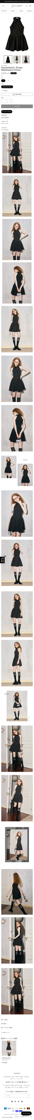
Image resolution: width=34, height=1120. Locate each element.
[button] (3, 6)
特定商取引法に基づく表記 (25, 1116)
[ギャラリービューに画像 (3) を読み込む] (26, 59)
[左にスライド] (1, 60)
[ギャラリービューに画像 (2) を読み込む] (17, 59)
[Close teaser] (5, 556)
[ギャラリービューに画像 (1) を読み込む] (8, 59)
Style (21, 11)
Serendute (10, 1114)
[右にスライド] (32, 60)
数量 (2, 97)
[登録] (28, 1096)
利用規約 (17, 1116)
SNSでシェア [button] (6, 1032)
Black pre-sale (7, 87)
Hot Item (4, 11)
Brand (13, 11)
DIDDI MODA (4, 65)
